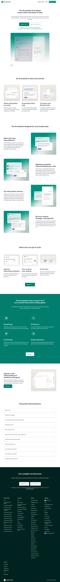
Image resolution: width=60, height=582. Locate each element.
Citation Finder (33, 542)
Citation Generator (34, 510)
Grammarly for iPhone (8, 527)
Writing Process (20, 519)
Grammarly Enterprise (21, 507)
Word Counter (33, 524)
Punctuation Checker (35, 553)
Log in (46, 1)
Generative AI (19, 515)
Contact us (6, 566)
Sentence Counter (34, 530)
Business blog (19, 527)
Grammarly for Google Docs (8, 523)
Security (46, 527)
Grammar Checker (34, 500)
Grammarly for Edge (7, 518)
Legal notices (47, 531)
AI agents (32, 504)
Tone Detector (33, 522)
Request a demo (41, 1)
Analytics (32, 536)
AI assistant (19, 511)
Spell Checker (33, 549)
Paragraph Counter (34, 528)
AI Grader (33, 543)
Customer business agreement (48, 523)
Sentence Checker (34, 551)
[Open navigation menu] (57, 2)
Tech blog (19, 523)
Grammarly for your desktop (7, 503)
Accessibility (47, 529)
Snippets (32, 534)
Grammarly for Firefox (8, 516)
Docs (5, 500)
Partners (46, 514)
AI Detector (33, 506)
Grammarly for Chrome (8, 512)
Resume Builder (34, 547)
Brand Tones (33, 538)
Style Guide (33, 532)
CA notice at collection (49, 525)
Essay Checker (33, 512)
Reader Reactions (34, 546)
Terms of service (48, 520)
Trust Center (47, 516)
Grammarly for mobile (8, 525)
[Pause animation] (11, 65)
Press (46, 510)
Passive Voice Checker (35, 555)
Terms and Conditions (35, 27)
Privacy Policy (20, 28)
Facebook (6, 568)
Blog (18, 521)
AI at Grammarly (20, 513)
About (46, 502)
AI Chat (32, 518)
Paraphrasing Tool (34, 514)
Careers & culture (48, 508)
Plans (18, 500)
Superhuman (48, 500)
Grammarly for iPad (7, 529)
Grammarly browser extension (7, 510)
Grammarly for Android (8, 531)
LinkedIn (6, 574)
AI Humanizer (33, 508)
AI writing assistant (20, 517)
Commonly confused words (21, 530)
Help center (6, 564)
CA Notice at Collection (38, 28)
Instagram (7, 570)
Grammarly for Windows (8, 505)
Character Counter (34, 526)
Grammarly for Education (22, 509)
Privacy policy (47, 518)
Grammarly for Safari (7, 514)
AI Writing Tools (34, 520)
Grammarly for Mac (7, 507)
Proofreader (33, 557)
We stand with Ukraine (49, 504)
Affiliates (46, 512)
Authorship (33, 540)
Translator (33, 516)
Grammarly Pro (20, 502)
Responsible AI (47, 506)
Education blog (20, 525)
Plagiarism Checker (34, 502)
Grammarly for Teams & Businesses (21, 505)
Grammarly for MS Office (8, 520)
